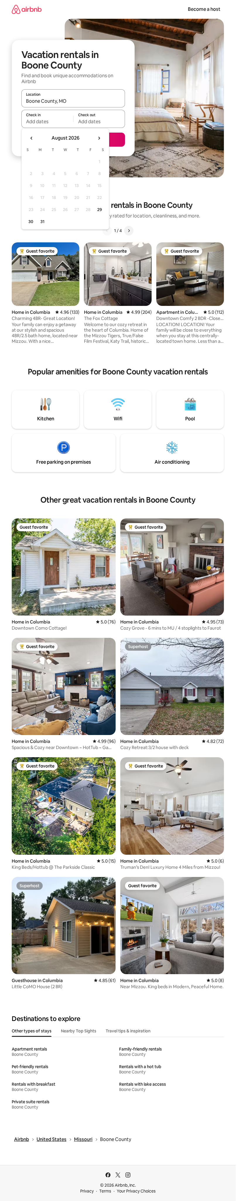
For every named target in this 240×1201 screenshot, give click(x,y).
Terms (105, 1191)
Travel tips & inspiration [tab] (128, 1031)
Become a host (204, 9)
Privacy (87, 1191)
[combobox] (73, 100)
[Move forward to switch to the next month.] (99, 138)
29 (99, 209)
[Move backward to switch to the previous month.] (31, 138)
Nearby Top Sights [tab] (78, 1031)
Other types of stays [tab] (32, 1031)
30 (30, 221)
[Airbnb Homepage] (27, 9)
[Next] (128, 230)
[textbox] (47, 121)
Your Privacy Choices (136, 1191)
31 (42, 221)
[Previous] (107, 230)
